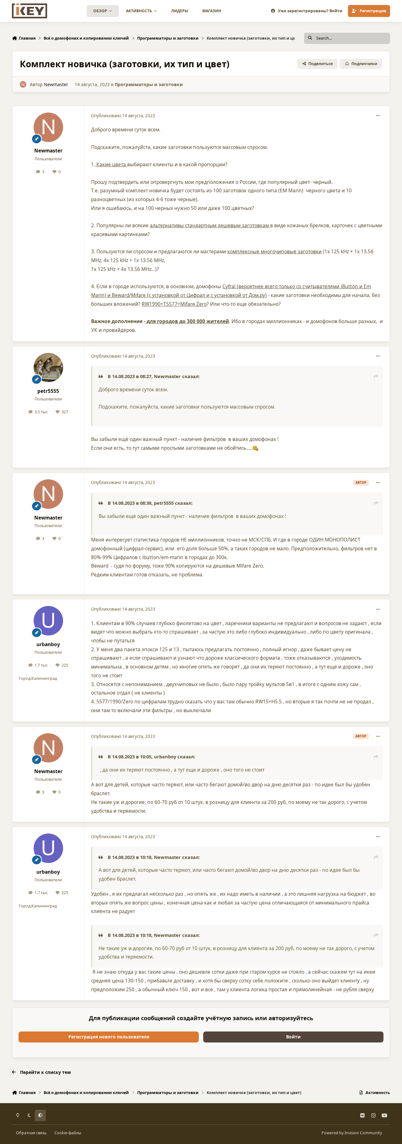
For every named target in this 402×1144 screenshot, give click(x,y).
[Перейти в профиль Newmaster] (23, 84)
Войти (293, 1037)
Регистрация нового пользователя (108, 1037)
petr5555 (48, 391)
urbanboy (48, 644)
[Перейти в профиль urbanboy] (48, 620)
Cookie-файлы (67, 1133)
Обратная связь (31, 1133)
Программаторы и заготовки (149, 84)
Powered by (352, 1133)
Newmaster (56, 84)
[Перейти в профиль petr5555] (48, 367)
